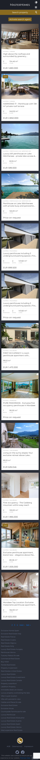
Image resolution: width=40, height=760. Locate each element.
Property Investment (9, 668)
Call (20, 741)
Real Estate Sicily (7, 646)
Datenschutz (17, 746)
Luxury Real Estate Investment (13, 677)
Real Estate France (8, 637)
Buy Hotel (5, 662)
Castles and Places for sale (11, 702)
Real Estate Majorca (8, 643)
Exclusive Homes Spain (10, 631)
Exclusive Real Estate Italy (11, 634)
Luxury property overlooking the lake (15, 693)
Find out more (25, 758)
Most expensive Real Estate (11, 730)
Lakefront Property (8, 687)
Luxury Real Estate (8, 674)
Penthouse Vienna (8, 652)
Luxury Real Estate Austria (11, 721)
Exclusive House (7, 708)
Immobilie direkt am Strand (11, 690)
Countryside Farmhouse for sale (13, 711)
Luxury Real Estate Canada (11, 680)
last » (28, 625)
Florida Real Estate (8, 665)
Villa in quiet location (9, 696)
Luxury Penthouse (8, 715)
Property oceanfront (9, 683)
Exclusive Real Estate (9, 705)
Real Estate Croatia (8, 640)
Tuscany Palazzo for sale (10, 655)
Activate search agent (20, 19)
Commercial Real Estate (10, 659)
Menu (36, 7)
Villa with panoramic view (11, 699)
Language (36, 2)
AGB (8, 746)
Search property (20, 12)
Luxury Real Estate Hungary (12, 649)
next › (22, 625)
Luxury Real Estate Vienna (11, 727)
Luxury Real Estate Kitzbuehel (12, 718)
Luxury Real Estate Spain (10, 724)
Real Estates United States (11, 671)
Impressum (28, 746)
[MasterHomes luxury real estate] (20, 3)
